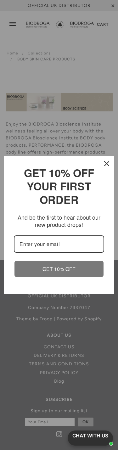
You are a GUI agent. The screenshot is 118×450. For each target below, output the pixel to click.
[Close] (106, 163)
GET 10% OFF (59, 269)
